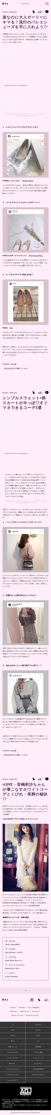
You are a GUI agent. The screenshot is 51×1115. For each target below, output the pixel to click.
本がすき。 (12, 1063)
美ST (13, 1041)
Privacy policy (32, 1015)
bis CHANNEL (34, 1007)
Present (13, 1011)
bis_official (9, 501)
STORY (38, 1030)
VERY (13, 1030)
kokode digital (38, 1074)
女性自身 (38, 1047)
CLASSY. (38, 1024)
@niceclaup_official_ (36, 255)
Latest (13, 1007)
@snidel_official (27, 181)
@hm (11, 328)
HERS (13, 1035)
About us (25, 1011)
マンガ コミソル (38, 1058)
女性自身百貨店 (38, 1069)
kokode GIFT (13, 1080)
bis (38, 1041)
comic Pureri (12, 1058)
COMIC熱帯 (38, 1052)
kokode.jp (38, 1063)
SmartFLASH (12, 1052)
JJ (13, 1024)
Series (22, 1007)
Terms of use (17, 1015)
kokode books (13, 1074)
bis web (13, 364)
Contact (36, 1011)
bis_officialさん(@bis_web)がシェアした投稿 (22, 114)
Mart (38, 1035)
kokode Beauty (13, 1069)
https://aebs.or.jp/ (7, 1107)
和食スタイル (12, 1047)
